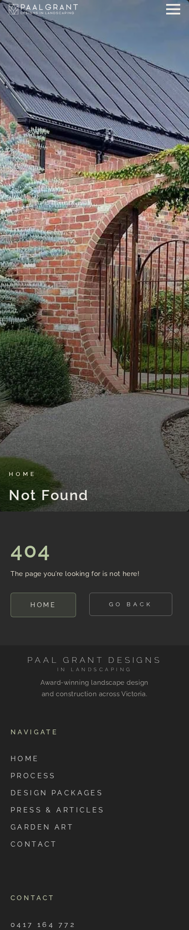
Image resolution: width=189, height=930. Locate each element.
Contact (34, 844)
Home (43, 604)
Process (33, 776)
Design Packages (57, 793)
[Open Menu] (173, 9)
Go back (131, 604)
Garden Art (42, 827)
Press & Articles (58, 810)
